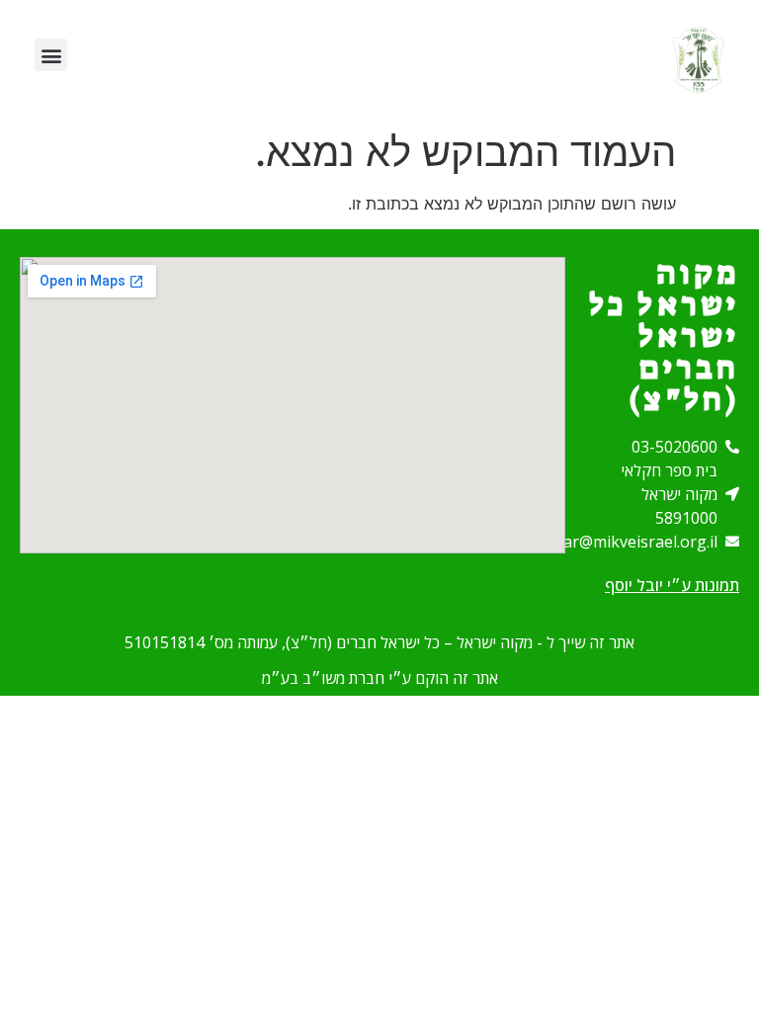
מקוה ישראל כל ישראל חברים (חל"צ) (664, 336)
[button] (51, 55)
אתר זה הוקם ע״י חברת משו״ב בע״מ (380, 678)
